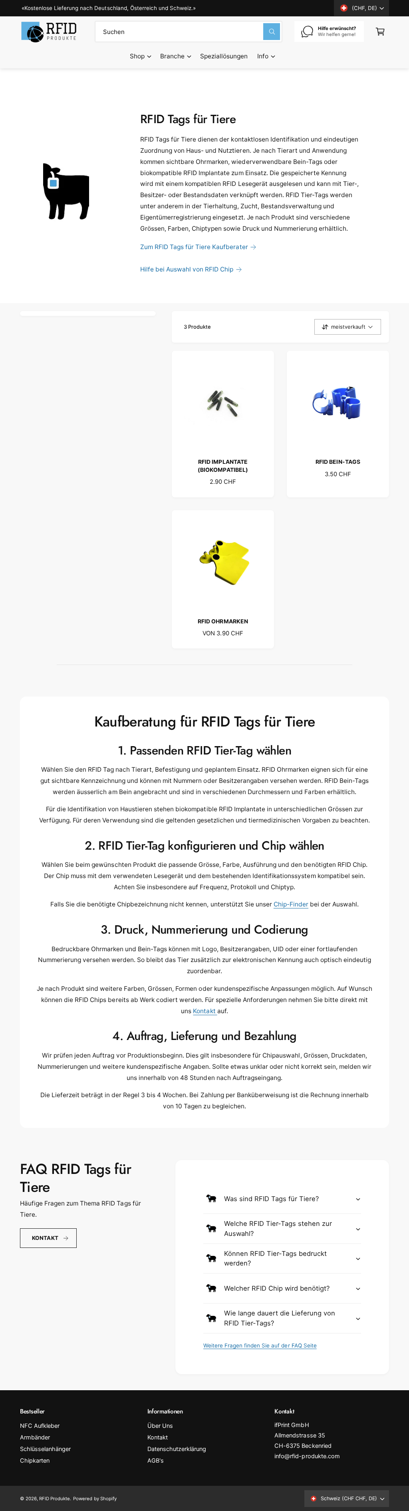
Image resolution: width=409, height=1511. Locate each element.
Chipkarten (35, 1460)
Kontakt (205, 1011)
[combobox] (188, 31)
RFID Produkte (54, 1498)
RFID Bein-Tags (338, 461)
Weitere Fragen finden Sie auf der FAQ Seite (260, 1345)
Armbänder (35, 1437)
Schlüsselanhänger (45, 1449)
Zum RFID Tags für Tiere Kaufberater (194, 247)
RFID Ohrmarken (223, 621)
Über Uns (160, 1425)
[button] (140, 56)
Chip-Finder (291, 904)
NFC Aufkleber (40, 1425)
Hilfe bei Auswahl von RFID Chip (187, 269)
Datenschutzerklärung (176, 1449)
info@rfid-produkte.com (307, 1456)
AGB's (155, 1460)
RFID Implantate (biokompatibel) (223, 465)
